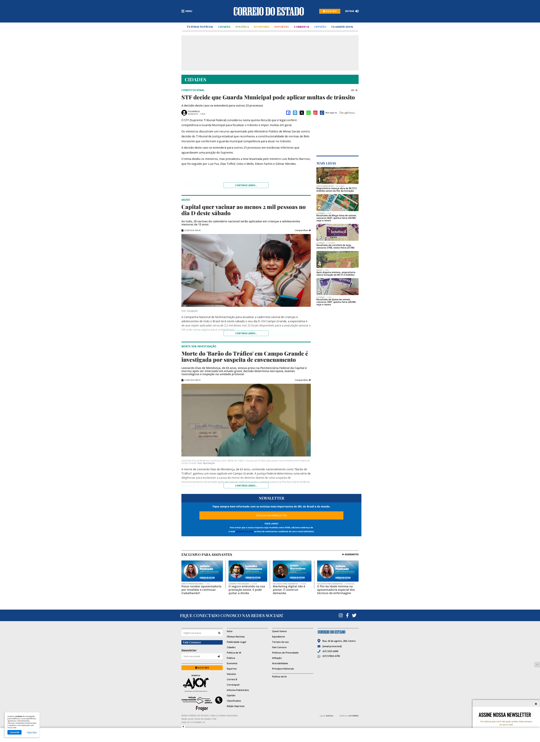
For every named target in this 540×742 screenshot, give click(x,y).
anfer (322, 270)
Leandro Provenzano (243, 584)
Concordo (14, 732)
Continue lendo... (246, 185)
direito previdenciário (195, 584)
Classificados (342, 26)
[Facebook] (288, 113)
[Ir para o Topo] (537, 664)
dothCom (329, 716)
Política (242, 26)
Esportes (281, 26)
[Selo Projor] (202, 703)
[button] (303, 230)
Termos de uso (280, 642)
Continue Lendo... (246, 333)
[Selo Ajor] (202, 683)
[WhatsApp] (308, 113)
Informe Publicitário (238, 690)
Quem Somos (279, 631)
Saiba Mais (32, 732)
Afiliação (277, 658)
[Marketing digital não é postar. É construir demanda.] (292, 571)
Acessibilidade (280, 663)
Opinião (320, 26)
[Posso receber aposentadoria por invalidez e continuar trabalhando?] (202, 571)
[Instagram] (315, 113)
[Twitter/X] (302, 113)
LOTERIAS (323, 213)
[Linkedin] (295, 113)
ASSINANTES (352, 554)
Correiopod (233, 684)
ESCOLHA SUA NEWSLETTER (271, 515)
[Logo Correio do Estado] (268, 11)
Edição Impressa (236, 706)
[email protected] (244, 531)
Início (230, 631)
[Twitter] (354, 615)
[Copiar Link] (322, 113)
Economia (261, 26)
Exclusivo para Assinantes (289, 584)
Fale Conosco (279, 647)
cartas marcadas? (330, 186)
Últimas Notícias (200, 26)
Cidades (224, 26)
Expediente (278, 636)
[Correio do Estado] (338, 632)
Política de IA (234, 652)
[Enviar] (218, 656)
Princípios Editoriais (283, 668)
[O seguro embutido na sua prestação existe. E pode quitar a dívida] (248, 571)
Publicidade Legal (236, 642)
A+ (352, 90)
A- (357, 90)
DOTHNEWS (354, 716)
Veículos (231, 674)
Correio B (301, 26)
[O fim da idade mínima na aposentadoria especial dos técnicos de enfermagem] (338, 571)
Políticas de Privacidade (285, 652)
